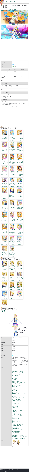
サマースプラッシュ (16, 389)
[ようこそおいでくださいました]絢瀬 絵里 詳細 (4, 149)
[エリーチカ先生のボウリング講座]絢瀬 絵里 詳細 (12, 254)
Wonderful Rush (15, 388)
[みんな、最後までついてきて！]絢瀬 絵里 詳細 (20, 149)
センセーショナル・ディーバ (18, 395)
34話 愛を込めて (20, 297)
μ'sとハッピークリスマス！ (17, 418)
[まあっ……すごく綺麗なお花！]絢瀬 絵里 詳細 (4, 231)
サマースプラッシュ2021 (17, 410)
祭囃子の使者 (15, 427)
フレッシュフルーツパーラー (18, 372)
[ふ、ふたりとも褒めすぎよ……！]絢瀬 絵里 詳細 (12, 138)
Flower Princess (15, 432)
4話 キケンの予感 (4, 288)
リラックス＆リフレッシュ (17, 420)
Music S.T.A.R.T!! (15, 407)
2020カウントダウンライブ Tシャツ (19, 393)
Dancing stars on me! (16, 414)
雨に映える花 (15, 406)
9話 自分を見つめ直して (12, 288)
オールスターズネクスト (17, 421)
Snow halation (15, 375)
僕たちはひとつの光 (16, 403)
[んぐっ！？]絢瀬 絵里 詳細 (12, 206)
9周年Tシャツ (15, 378)
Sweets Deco (15, 379)
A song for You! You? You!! (17, 424)
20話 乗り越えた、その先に (4, 297)
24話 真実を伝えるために (12, 297)
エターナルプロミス (16, 374)
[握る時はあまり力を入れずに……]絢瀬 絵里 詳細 (4, 161)
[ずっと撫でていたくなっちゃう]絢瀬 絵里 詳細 (20, 138)
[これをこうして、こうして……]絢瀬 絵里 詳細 (4, 196)
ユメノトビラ (15, 392)
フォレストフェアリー (16, 376)
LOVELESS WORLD (16, 431)
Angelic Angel (15, 408)
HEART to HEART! (16, 434)
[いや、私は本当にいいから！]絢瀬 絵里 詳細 (12, 231)
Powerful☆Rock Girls (16, 425)
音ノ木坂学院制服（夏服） (17, 435)
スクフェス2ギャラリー (5, 471)
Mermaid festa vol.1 (16, 428)
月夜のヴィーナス (15, 411)
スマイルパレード (15, 413)
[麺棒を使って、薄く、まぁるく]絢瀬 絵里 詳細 (12, 161)
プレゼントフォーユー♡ (17, 429)
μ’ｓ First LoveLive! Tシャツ (18, 399)
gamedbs (11, 469)
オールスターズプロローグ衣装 (18, 382)
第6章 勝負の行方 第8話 (19, 267)
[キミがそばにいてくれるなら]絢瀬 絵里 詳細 (12, 219)
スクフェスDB (16, 469)
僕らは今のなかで (15, 422)
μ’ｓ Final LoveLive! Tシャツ (18, 402)
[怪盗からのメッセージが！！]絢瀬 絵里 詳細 (4, 219)
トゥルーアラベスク (16, 386)
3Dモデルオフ (15, 370)
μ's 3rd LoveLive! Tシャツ (17, 385)
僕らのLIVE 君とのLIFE (17, 381)
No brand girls (15, 404)
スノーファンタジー (16, 417)
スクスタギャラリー (10, 1)
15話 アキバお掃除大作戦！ (20, 288)
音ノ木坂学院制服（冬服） (17, 371)
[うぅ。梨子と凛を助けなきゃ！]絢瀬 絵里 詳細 (20, 173)
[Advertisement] (14, 50)
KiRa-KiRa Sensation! (16, 400)
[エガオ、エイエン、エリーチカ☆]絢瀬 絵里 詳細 (4, 208)
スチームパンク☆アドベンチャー (19, 397)
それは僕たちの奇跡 (16, 383)
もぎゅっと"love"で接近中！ (18, 415)
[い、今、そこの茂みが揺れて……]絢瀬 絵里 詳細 (20, 231)
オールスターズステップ (17, 396)
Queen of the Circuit (16, 390)
